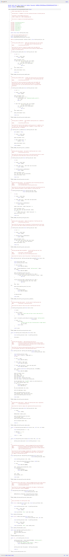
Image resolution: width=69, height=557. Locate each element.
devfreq (14, 6)
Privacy (9, 555)
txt (64, 555)
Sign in (67, 1)
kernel (9, 5)
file (30, 9)
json (67, 555)
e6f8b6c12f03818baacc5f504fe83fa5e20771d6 (46, 5)
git (25, 5)
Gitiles (6, 555)
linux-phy (33, 5)
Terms (12, 555)
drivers (9, 6)
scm (16, 5)
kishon (28, 5)
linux (19, 5)
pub (13, 5)
